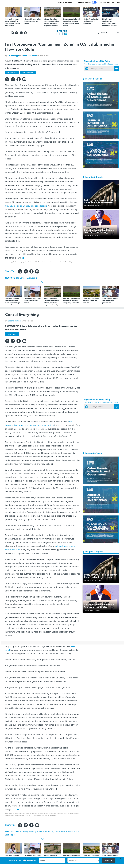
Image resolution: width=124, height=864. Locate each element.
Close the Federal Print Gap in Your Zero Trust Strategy (99, 231)
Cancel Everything (28, 277)
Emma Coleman (30, 55)
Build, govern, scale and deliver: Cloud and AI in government (100, 201)
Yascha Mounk (14, 320)
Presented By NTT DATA (92, 206)
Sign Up (108, 860)
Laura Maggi (13, 55)
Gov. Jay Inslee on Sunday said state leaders (26, 205)
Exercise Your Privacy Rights (110, 2)
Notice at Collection (65, 2)
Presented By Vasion (92, 235)
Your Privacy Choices (83, 2)
